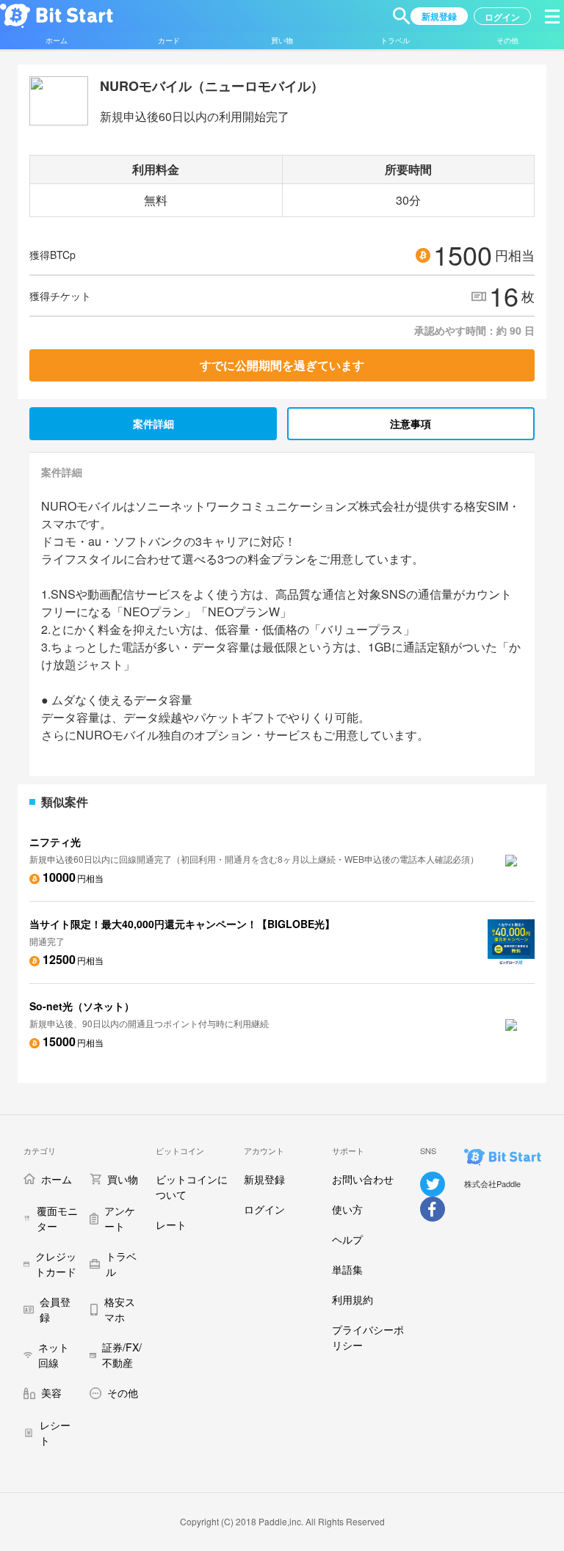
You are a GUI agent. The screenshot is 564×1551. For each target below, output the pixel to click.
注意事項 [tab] (410, 423)
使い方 (347, 1209)
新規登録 (264, 1179)
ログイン (264, 1209)
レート (171, 1224)
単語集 (347, 1269)
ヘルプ (347, 1239)
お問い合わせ (363, 1179)
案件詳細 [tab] (153, 423)
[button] (402, 16)
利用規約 (352, 1299)
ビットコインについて (192, 1187)
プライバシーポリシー (368, 1337)
